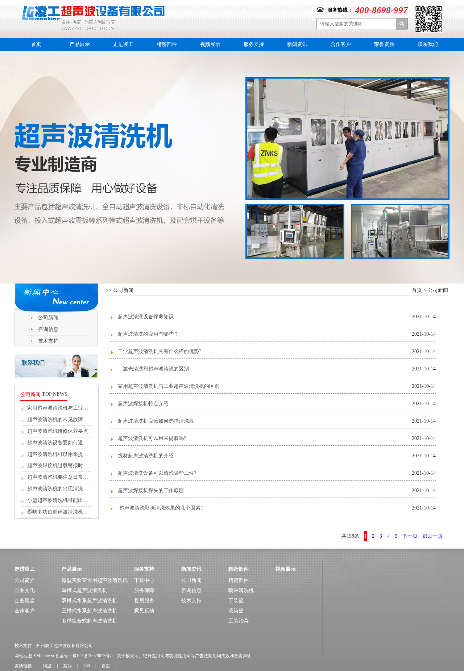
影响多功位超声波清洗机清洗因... (65, 512)
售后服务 (144, 600)
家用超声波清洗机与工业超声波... (65, 408)
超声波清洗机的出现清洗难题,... (63, 488)
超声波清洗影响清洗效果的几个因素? (160, 508)
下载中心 (144, 580)
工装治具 (238, 621)
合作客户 (341, 44)
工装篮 (236, 600)
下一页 (410, 536)
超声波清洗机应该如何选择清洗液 (156, 421)
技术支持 (48, 341)
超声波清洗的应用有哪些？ (148, 334)
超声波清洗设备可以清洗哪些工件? (157, 473)
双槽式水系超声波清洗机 (89, 600)
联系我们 (428, 44)
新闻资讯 (297, 44)
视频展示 (210, 44)
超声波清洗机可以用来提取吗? (61, 454)
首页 (36, 44)
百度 (106, 665)
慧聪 (67, 665)
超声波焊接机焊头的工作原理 (151, 490)
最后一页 (433, 536)
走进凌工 (123, 44)
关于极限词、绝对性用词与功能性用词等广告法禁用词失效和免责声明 (184, 655)
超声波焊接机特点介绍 (143, 403)
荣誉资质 (384, 44)
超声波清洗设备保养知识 (146, 316)
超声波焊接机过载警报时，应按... (65, 465)
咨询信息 (48, 329)
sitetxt (49, 655)
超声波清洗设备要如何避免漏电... (65, 442)
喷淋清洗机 (241, 590)
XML (38, 655)
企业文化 (24, 590)
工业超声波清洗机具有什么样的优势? (159, 351)
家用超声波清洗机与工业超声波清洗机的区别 (168, 386)
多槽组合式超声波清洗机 (89, 621)
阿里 (47, 665)
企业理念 (24, 600)
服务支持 (254, 44)
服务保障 (144, 590)
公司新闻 (48, 317)
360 (86, 665)
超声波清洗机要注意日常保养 (60, 477)
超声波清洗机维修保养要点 (57, 431)
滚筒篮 (236, 610)
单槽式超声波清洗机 (84, 590)
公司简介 (24, 580)
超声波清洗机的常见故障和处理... (65, 419)
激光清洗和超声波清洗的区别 (153, 369)
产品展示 (80, 44)
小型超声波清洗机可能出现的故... (65, 500)
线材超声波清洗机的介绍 (146, 455)
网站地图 (23, 655)
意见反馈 (144, 610)
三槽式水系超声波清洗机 (89, 610)
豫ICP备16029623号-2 (92, 655)
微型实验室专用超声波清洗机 (95, 580)
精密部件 (167, 44)
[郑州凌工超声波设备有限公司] (93, 8)
